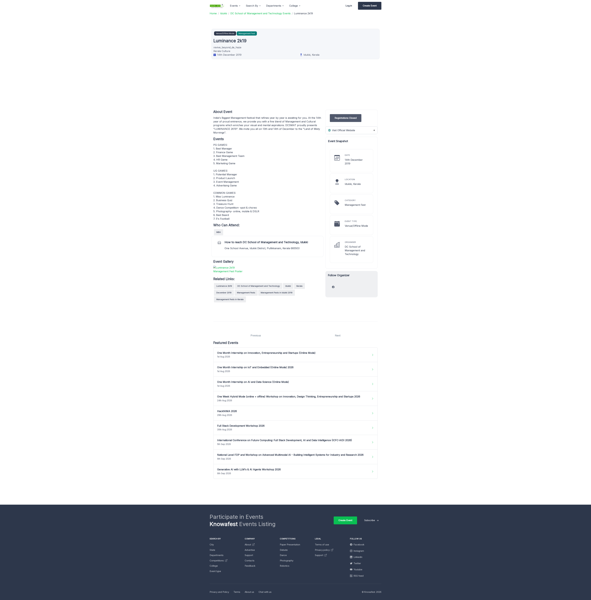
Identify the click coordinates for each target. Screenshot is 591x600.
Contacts (249, 560)
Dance (283, 555)
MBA (218, 232)
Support (249, 555)
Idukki (288, 286)
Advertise (250, 549)
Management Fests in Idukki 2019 (276, 292)
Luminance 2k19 (224, 286)
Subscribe (369, 520)
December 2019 (223, 292)
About (248, 544)
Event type (215, 571)
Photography (286, 560)
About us (249, 591)
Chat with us (265, 591)
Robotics (284, 565)
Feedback (250, 565)
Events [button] (234, 5)
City (212, 544)
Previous (256, 335)
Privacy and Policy (219, 591)
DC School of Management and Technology (258, 286)
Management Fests (246, 292)
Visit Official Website (343, 130)
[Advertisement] (305, 88)
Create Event (370, 5)
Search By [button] (252, 5)
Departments (216, 555)
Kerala (299, 286)
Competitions (217, 560)
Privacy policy (322, 549)
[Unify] (217, 6)
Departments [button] (273, 5)
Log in (349, 5)
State (212, 549)
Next (337, 335)
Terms (236, 591)
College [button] (293, 5)
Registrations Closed (346, 117)
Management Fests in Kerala (229, 299)
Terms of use (322, 544)
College (214, 565)
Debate (284, 549)
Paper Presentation (290, 544)
